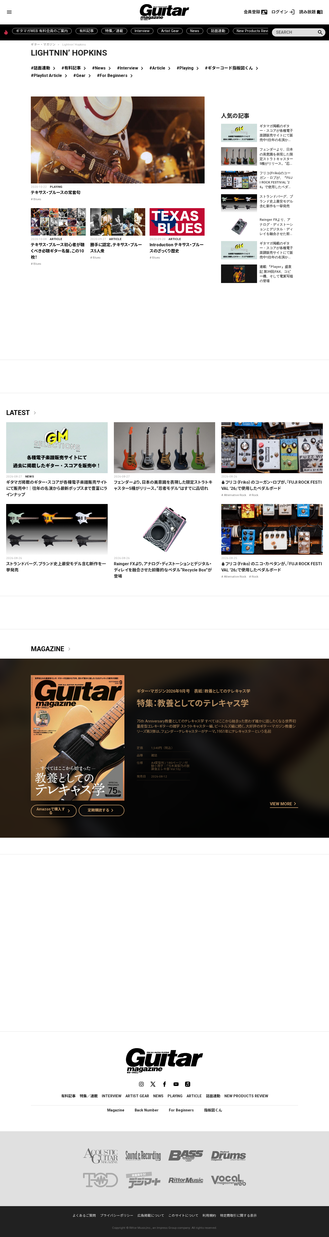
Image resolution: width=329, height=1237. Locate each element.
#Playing (189, 68)
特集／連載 (114, 31)
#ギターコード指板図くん (232, 68)
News (194, 31)
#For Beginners (116, 75)
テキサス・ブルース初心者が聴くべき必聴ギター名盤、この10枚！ (58, 251)
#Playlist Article (50, 75)
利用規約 (209, 1215)
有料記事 (86, 31)
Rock (255, 495)
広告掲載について (151, 1215)
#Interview (131, 68)
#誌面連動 (44, 68)
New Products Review (255, 31)
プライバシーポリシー (116, 1215)
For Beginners (181, 1110)
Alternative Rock (235, 495)
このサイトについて (183, 1215)
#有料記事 (74, 68)
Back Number (147, 1110)
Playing (56, 187)
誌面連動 (218, 31)
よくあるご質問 (84, 1215)
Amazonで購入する (54, 811)
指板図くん (213, 1110)
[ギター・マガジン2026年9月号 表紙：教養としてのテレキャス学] (77, 797)
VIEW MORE (284, 804)
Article (56, 239)
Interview (142, 31)
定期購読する (101, 810)
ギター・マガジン (43, 44)
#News (102, 68)
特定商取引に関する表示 (238, 1215)
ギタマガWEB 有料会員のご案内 (42, 31)
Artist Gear (170, 31)
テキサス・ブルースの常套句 (55, 192)
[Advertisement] (164, 907)
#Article (160, 68)
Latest (22, 413)
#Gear (83, 75)
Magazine (51, 649)
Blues (37, 199)
